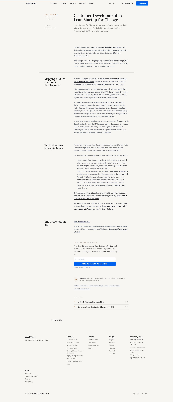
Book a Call (142, 3)
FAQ (26, 340)
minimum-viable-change (96, 286)
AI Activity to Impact (136, 340)
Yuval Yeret (30, 337)
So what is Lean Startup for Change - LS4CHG (96, 307)
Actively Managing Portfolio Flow (91, 302)
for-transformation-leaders (81, 289)
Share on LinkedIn (50, 28)
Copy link (47, 30)
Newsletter (112, 351)
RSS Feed (112, 354)
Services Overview (72, 340)
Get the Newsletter (127, 3)
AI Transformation (72, 345)
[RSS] (146, 394)
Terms (46, 340)
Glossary (31, 340)
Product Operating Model (74, 361)
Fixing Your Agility (135, 355)
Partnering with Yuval (31, 376)
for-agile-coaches (114, 286)
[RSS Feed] (114, 4)
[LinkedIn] (134, 394)
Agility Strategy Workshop (75, 356)
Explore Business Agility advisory (114, 229)
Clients (90, 348)
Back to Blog (58, 320)
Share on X (47, 25)
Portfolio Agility (71, 358)
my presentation (119, 50)
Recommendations (93, 345)
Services (54, 3)
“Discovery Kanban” (84, 180)
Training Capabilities (73, 342)
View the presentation (82, 221)
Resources (112, 348)
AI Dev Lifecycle (72, 348)
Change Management (51, 14)
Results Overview (93, 340)
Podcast (82, 3)
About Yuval (28, 373)
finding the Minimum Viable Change (102, 47)
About (91, 3)
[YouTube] (138, 394)
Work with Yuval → (95, 280)
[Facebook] (142, 394)
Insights (73, 3)
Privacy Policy (39, 340)
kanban (76, 286)
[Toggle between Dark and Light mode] (110, 4)
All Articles (112, 342)
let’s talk (77, 232)
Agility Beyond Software (137, 358)
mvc (106, 286)
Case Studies (92, 342)
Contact (27, 379)
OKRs (68, 364)
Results (63, 3)
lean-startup (84, 286)
